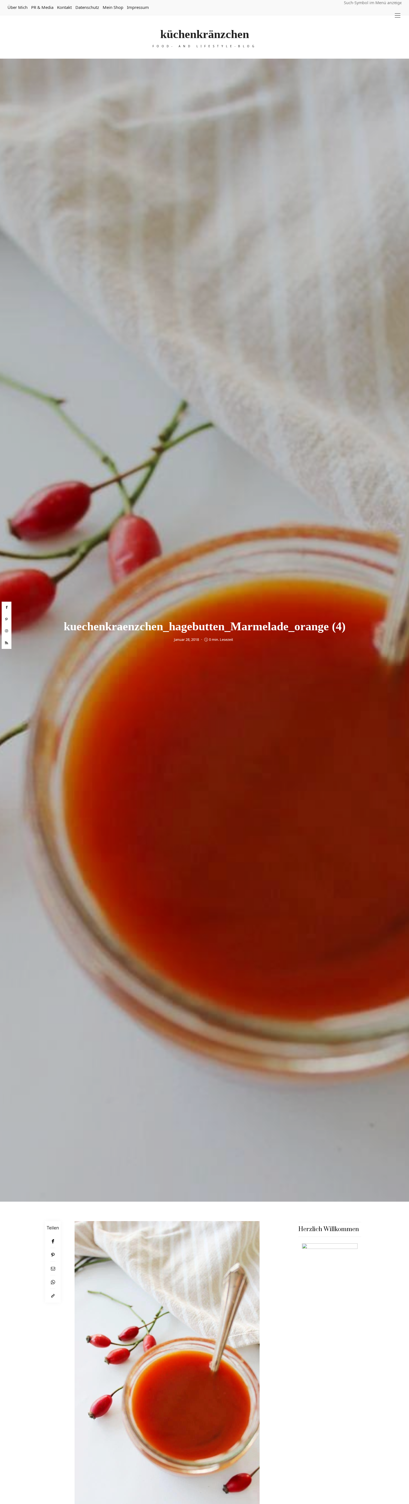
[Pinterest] (53, 1255)
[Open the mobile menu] (397, 15)
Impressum (138, 7)
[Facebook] (53, 1241)
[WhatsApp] (53, 1282)
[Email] (53, 1268)
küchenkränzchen (204, 34)
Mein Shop (113, 7)
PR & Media (42, 7)
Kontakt (64, 7)
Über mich (18, 7)
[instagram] (6, 631)
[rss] (6, 643)
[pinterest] (6, 619)
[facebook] (6, 607)
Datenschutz (87, 7)
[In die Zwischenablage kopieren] (53, 1296)
